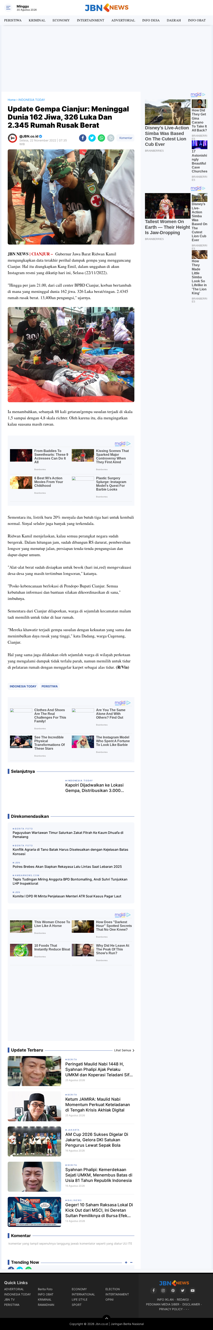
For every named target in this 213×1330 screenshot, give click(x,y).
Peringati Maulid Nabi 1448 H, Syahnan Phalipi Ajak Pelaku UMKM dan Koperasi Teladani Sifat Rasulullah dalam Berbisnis (99, 1070)
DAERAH (174, 20)
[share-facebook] (82, 138)
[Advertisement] (106, 58)
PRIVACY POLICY (171, 1309)
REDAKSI (183, 1299)
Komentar (125, 138)
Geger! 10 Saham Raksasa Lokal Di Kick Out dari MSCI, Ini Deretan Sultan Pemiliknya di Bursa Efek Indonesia (99, 1210)
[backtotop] (106, 1319)
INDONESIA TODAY (23, 686)
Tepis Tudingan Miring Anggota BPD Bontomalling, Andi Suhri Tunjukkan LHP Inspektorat (70, 881)
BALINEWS (75, 1200)
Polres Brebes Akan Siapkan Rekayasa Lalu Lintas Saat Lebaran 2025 (67, 866)
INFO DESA (151, 20)
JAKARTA (74, 1130)
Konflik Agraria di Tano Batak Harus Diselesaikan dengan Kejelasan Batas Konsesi (70, 851)
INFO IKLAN (165, 1299)
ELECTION (112, 1289)
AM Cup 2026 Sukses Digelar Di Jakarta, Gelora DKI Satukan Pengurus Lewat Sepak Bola (96, 1140)
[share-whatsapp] (101, 138)
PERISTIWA (13, 20)
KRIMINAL (37, 20)
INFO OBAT (197, 20)
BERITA (72, 1059)
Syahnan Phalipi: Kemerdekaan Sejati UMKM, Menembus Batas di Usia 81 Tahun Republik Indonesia (98, 1175)
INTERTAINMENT (90, 20)
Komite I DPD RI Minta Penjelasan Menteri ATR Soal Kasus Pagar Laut (67, 896)
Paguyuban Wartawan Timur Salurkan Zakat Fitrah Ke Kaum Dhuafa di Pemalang (68, 834)
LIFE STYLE (79, 1299)
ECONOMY (61, 20)
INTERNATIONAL (83, 1294)
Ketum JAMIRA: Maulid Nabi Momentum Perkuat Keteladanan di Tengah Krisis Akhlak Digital (97, 1105)
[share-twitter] (92, 138)
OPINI (109, 1299)
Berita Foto (45, 1289)
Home (12, 99)
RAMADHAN (46, 1304)
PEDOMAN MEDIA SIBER (162, 1304)
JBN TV (9, 1299)
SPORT (77, 1304)
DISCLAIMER (191, 1304)
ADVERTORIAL (123, 20)
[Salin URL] (110, 138)
